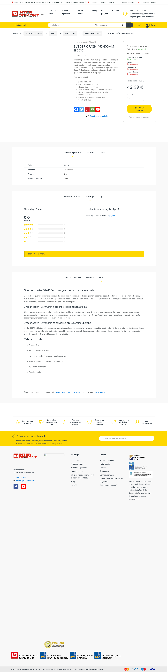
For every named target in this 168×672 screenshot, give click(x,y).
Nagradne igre (77, 471)
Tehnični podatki (72, 153)
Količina (130, 94)
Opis (102, 153)
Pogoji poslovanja (64, 669)
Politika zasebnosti (80, 669)
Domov (15, 33)
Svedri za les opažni (92, 33)
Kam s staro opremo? (108, 485)
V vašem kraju (52, 12)
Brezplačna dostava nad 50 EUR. (102, 2)
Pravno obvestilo (96, 669)
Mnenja (90, 153)
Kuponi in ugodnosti (66, 12)
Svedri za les (70, 33)
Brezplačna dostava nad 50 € (51, 422)
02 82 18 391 (141, 11)
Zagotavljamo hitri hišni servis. (143, 17)
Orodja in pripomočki (33, 33)
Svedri (53, 33)
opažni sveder (100, 392)
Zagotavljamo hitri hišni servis (123, 422)
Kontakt (115, 11)
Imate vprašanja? (147, 422)
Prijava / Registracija (148, 2)
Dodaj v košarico (140, 109)
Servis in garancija (107, 475)
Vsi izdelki (92, 42)
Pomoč (94, 11)
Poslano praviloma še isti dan (75, 422)
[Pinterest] (87, 109)
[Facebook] (76, 109)
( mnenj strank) (80, 55)
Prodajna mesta (128, 2)
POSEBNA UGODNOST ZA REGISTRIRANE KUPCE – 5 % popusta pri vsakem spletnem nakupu (49, 2)
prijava (112, 215)
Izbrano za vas (81, 12)
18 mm (66, 174)
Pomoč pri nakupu (107, 460)
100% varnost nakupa (27, 422)
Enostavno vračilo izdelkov (99, 422)
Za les (66, 178)
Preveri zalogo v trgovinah (139, 53)
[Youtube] (97, 109)
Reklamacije (104, 471)
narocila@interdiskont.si (145, 14)
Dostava (103, 468)
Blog (73, 481)
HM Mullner (68, 170)
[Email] (92, 109)
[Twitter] (81, 109)
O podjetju (104, 12)
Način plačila (105, 464)
